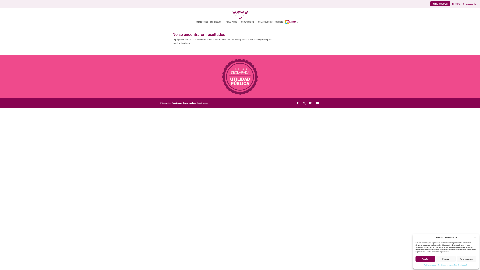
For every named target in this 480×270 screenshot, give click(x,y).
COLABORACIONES (265, 22)
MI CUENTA (456, 4)
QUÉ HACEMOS (215, 22)
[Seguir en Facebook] (297, 103)
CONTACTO (278, 22)
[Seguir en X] (304, 103)
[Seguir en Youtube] (317, 103)
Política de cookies (430, 265)
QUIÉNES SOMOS (202, 22)
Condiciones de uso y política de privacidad (452, 265)
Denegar (445, 259)
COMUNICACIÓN (247, 22)
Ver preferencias (466, 259)
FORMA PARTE (231, 22)
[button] (475, 237)
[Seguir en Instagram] (311, 103)
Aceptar (425, 259)
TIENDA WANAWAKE (440, 4)
